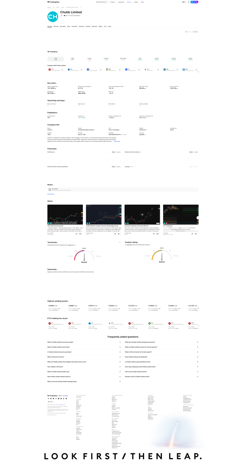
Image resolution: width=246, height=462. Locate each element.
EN (185, 2)
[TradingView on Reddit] (66, 398)
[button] (116, 2)
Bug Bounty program (116, 446)
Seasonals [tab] (94, 26)
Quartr (65, 413)
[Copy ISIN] (121, 134)
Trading (149, 407)
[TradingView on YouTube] (53, 398)
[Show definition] (58, 86)
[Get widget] (189, 32)
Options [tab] (100, 26)
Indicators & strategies (152, 414)
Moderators (150, 403)
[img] (79, 15)
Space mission (115, 421)
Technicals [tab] (81, 26)
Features (113, 396)
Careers (113, 425)
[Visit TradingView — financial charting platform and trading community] (52, 52)
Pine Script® (78, 433)
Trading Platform (186, 402)
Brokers (136, 2)
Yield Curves (78, 429)
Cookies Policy (115, 442)
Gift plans (114, 401)
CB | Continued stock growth (55, 225)
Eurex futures (114, 414)
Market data (114, 399)
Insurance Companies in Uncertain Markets (136, 225)
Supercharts (78, 396)
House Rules (150, 402)
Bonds (77, 403)
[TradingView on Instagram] (56, 398)
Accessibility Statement (117, 443)
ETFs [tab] (105, 26)
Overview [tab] (49, 26)
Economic (78, 420)
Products (112, 2)
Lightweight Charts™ (187, 399)
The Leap (114, 409)
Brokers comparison (116, 407)
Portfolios (78, 428)
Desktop (78, 439)
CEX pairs (78, 406)
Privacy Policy (115, 440)
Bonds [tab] (109, 26)
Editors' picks (150, 410)
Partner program (186, 409)
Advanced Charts (186, 401)
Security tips (114, 444)
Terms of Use (114, 437)
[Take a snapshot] (186, 32)
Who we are (114, 420)
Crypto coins (79, 405)
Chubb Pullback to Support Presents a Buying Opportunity (102, 225)
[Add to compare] (62, 70)
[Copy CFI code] (145, 134)
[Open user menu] (188, 2)
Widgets (185, 396)
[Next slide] (198, 217)
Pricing (113, 398)
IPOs (77, 424)
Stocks (77, 400)
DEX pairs (78, 407)
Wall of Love (150, 398)
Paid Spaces (150, 418)
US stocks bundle (115, 416)
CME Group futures (116, 413)
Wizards (149, 416)
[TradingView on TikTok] (64, 398)
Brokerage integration (187, 407)
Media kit (114, 427)
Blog (113, 422)
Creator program (151, 401)
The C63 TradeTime (116, 433)
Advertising (185, 406)
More (142, 2)
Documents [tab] (63, 26)
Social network (151, 396)
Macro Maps (78, 432)
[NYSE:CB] (48, 223)
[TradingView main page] (53, 2)
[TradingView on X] (48, 398)
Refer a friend (151, 399)
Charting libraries (186, 398)
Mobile (77, 437)
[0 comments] (76, 234)
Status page (114, 447)
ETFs (77, 402)
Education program (187, 410)
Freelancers (150, 417)
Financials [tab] (55, 26)
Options (78, 431)
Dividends (78, 422)
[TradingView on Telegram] (61, 398)
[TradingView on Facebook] (51, 398)
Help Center (114, 424)
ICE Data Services (62, 404)
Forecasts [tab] (88, 26)
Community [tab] (74, 26)
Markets (129, 2)
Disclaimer (114, 439)
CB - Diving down (168, 225)
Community (121, 2)
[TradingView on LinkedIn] (58, 398)
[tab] (113, 152)
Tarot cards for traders (116, 432)
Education (150, 409)
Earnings (78, 421)
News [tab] (68, 26)
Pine (77, 409)
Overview (114, 405)
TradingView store (115, 431)
